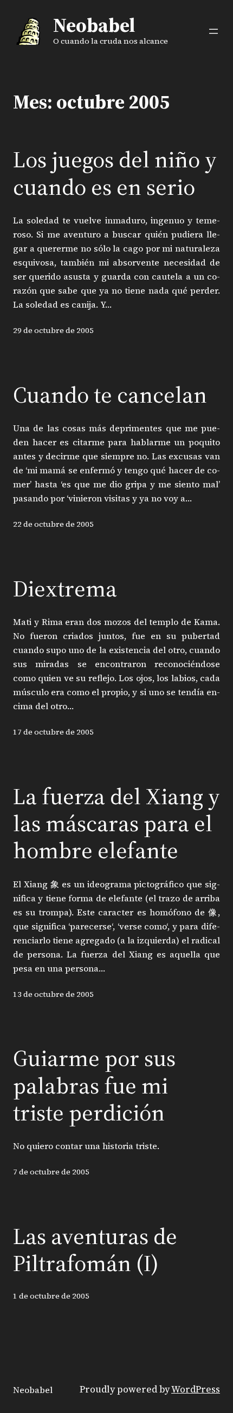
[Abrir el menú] (213, 31)
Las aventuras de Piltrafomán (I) (95, 1249)
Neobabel (94, 25)
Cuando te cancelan (110, 394)
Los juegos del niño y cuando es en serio (115, 173)
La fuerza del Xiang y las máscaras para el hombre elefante (116, 823)
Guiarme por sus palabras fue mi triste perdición (94, 1085)
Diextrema (65, 588)
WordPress (195, 1389)
